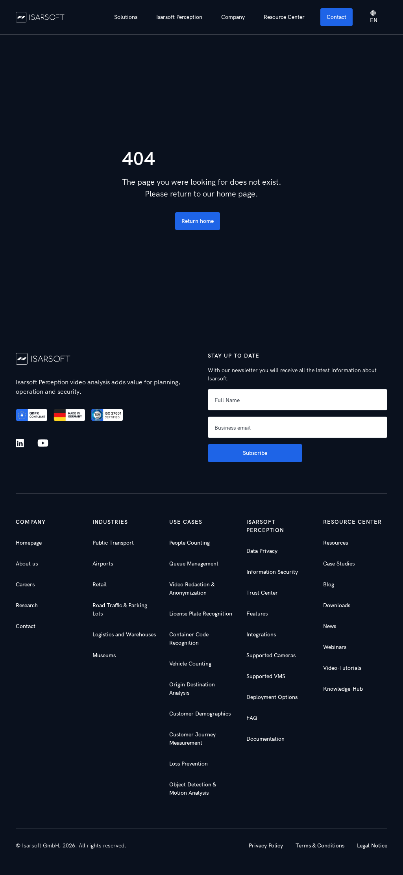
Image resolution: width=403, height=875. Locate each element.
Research (27, 605)
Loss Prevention (188, 763)
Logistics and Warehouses (124, 634)
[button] (126, 17)
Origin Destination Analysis (192, 688)
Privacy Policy (266, 845)
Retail (99, 584)
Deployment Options (272, 697)
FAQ (251, 717)
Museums (104, 655)
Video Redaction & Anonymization (191, 588)
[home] (40, 16)
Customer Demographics (200, 713)
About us (27, 563)
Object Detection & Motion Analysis (192, 788)
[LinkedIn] (21, 443)
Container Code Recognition (189, 638)
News (329, 626)
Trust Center (262, 592)
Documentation (265, 738)
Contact (336, 16)
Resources (335, 542)
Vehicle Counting (190, 663)
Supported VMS (265, 676)
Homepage (29, 542)
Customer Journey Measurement (192, 738)
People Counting (189, 542)
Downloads (336, 605)
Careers (25, 584)
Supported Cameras (271, 655)
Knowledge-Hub (343, 688)
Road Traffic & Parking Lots (119, 609)
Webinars (334, 647)
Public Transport (113, 542)
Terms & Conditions (320, 845)
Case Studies (339, 563)
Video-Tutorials (342, 667)
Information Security (272, 571)
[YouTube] (42, 443)
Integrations (261, 634)
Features (257, 613)
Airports (102, 563)
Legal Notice (372, 845)
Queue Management (193, 563)
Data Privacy (261, 550)
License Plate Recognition (200, 613)
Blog (328, 584)
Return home (197, 220)
